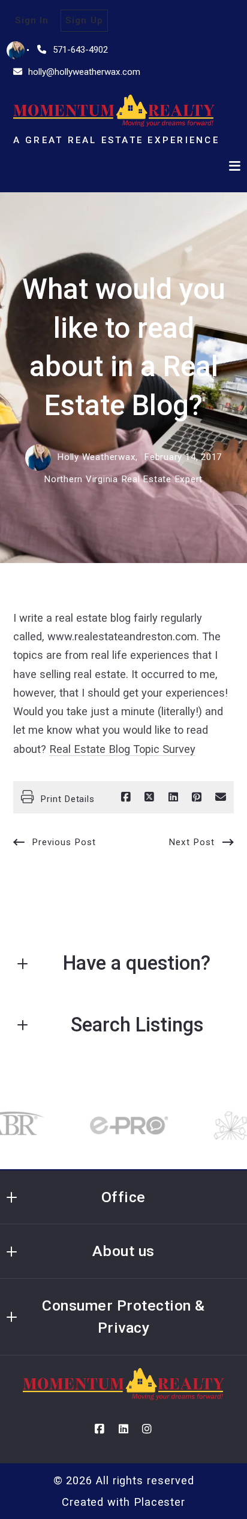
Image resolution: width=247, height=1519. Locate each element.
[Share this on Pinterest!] (196, 797)
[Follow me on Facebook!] (99, 1429)
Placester (159, 1502)
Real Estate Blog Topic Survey (122, 749)
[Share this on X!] (149, 797)
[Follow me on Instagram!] (147, 1429)
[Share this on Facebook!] (126, 797)
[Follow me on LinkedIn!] (123, 1429)
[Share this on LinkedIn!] (173, 797)
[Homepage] (114, 111)
